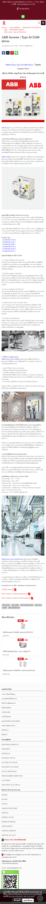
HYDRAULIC (6, 753)
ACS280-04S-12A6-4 (9, 240)
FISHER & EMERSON (9, 831)
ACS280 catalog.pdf (8, 589)
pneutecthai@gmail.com (14, 868)
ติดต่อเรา (5, 734)
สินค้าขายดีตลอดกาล (9, 703)
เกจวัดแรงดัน (6, 712)
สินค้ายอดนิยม (6, 707)
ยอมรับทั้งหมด (28, 900)
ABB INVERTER (7, 826)
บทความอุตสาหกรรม (8, 725)
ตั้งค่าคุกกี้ (17, 900)
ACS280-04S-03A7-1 (9, 251)
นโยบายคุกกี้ (30, 896)
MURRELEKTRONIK (9, 822)
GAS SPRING (6, 780)
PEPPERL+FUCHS (8, 817)
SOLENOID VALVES (8, 758)
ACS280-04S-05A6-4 (9, 249)
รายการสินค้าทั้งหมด (8, 694)
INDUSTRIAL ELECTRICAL (11, 785)
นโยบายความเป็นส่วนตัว (15, 896)
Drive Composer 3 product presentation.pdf (15, 594)
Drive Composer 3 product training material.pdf (16, 598)
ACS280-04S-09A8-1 (9, 244)
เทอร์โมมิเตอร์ (6, 716)
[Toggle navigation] (43, 22)
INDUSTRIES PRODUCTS (10, 744)
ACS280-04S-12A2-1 (9, 242)
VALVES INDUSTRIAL (9, 771)
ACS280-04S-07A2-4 (9, 246)
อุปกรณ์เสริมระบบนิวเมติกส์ (11, 721)
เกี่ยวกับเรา (5, 730)
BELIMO (4, 799)
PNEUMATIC (6, 749)
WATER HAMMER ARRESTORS (12, 776)
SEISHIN (4, 795)
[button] (38, 23)
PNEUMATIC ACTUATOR (10, 767)
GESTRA (4, 804)
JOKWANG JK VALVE (9, 835)
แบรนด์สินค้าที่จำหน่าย (9, 698)
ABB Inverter (6, 128)
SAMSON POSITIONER (9, 808)
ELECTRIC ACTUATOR (9, 762)
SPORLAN (5, 813)
